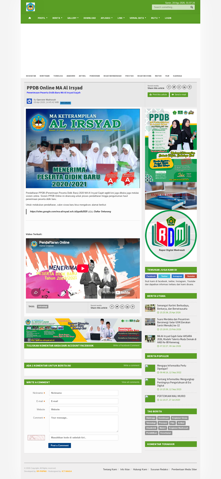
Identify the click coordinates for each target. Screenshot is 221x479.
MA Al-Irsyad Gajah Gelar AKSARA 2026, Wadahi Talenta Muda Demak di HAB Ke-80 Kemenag (176, 339)
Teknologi (58, 76)
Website (41, 409)
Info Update (65, 103)
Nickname (39, 393)
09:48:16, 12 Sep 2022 (169, 372)
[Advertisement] (110, 48)
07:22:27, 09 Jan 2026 (169, 346)
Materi (158, 76)
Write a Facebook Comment (126, 345)
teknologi (42, 306)
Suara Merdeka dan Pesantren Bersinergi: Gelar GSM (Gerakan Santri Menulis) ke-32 (173, 322)
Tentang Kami (110, 469)
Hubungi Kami (140, 469)
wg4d (107, 193)
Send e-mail (179, 94)
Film (167, 76)
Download (90, 18)
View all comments (130, 382)
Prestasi (129, 76)
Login (168, 18)
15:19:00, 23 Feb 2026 (169, 329)
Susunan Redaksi (159, 469)
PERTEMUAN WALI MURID (171, 396)
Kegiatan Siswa (144, 76)
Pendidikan (95, 76)
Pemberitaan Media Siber (184, 469)
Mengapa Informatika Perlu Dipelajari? (171, 367)
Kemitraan (45, 76)
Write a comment (131, 365)
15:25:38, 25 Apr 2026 (169, 312)
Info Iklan (125, 469)
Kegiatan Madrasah (113, 76)
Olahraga (177, 76)
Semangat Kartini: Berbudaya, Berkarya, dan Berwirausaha (173, 307)
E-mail (40, 401)
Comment (39, 418)
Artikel (82, 76)
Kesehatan (31, 76)
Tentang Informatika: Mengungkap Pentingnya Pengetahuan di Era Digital (175, 382)
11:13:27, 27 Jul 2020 (168, 400)
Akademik (71, 76)
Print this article (158, 94)
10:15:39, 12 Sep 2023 (169, 389)
